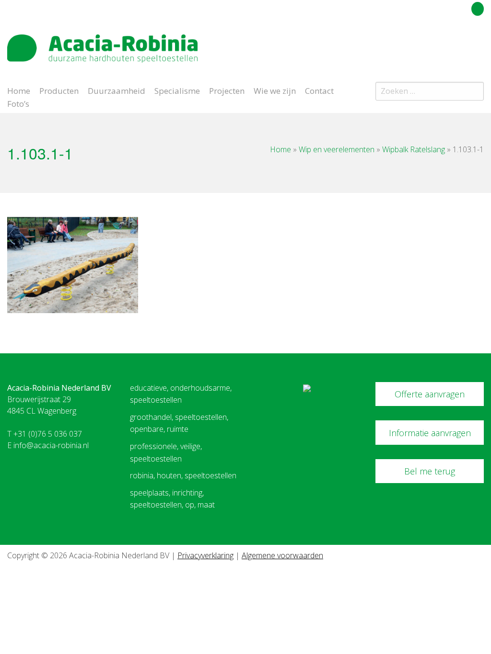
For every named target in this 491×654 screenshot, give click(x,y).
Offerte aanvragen (430, 394)
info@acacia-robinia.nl (51, 445)
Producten (59, 90)
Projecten (227, 90)
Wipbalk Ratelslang (413, 149)
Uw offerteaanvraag (435, 7)
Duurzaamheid (116, 90)
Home (18, 90)
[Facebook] (461, 45)
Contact (319, 90)
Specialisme (177, 90)
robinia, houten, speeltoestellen (183, 475)
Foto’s (18, 103)
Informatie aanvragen (430, 433)
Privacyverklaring (205, 555)
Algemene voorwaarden (282, 555)
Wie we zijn (275, 90)
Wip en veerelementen (336, 149)
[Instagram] (478, 45)
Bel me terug (429, 471)
